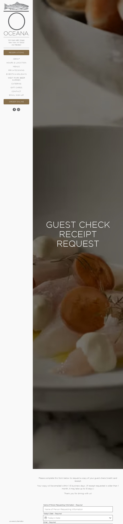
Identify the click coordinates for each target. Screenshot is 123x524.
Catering (16, 84)
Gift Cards (17, 87)
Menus (16, 67)
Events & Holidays (16, 74)
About (16, 59)
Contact (16, 91)
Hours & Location (16, 63)
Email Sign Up (16, 95)
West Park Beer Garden (16, 79)
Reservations (16, 53)
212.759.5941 (16, 45)
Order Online (19, 102)
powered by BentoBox (21, 521)
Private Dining (16, 70)
